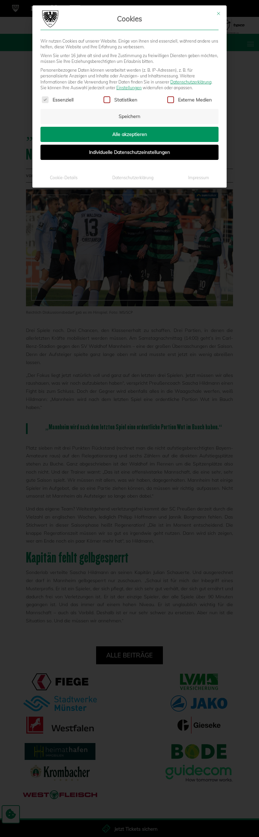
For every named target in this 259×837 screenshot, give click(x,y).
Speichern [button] (129, 116)
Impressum (198, 177)
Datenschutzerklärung (190, 82)
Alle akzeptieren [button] (129, 134)
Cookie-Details (64, 177)
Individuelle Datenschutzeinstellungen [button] (129, 152)
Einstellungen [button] (129, 87)
